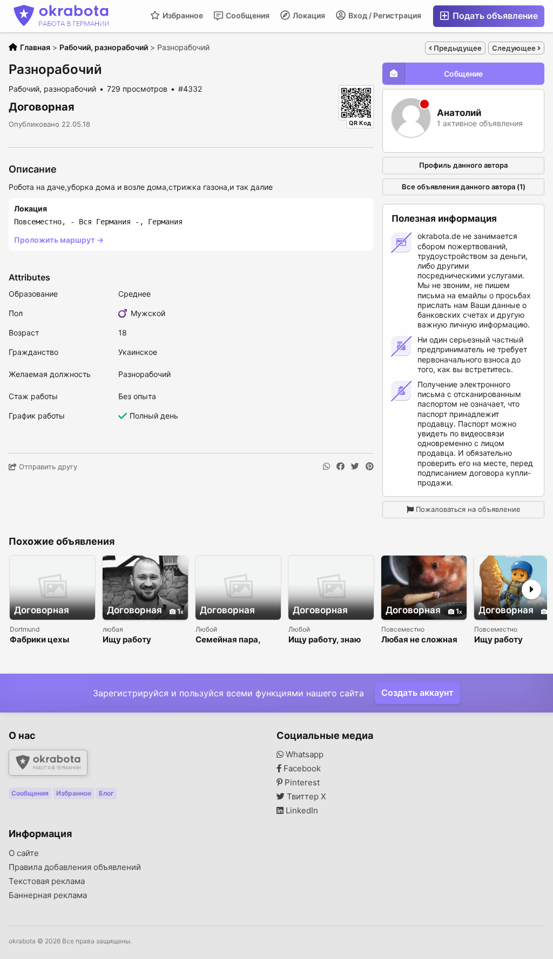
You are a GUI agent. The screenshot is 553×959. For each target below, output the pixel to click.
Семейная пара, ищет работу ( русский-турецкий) (235, 640)
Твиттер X (305, 797)
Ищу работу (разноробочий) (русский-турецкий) (144, 640)
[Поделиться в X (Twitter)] (355, 466)
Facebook (301, 768)
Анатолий (459, 113)
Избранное (182, 15)
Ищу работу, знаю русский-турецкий (326, 640)
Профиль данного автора (463, 165)
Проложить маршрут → (59, 239)
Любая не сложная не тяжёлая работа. (421, 640)
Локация (308, 15)
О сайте (24, 853)
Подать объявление (494, 15)
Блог (106, 793)
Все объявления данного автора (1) (463, 186)
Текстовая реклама (47, 881)
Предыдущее (457, 48)
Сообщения (246, 15)
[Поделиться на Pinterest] (370, 466)
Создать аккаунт (417, 692)
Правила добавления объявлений (75, 867)
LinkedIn (301, 811)
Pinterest (301, 782)
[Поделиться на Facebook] (340, 466)
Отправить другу (47, 466)
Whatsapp (303, 754)
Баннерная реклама (48, 895)
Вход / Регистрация (384, 15)
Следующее (514, 48)
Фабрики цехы (39, 640)
